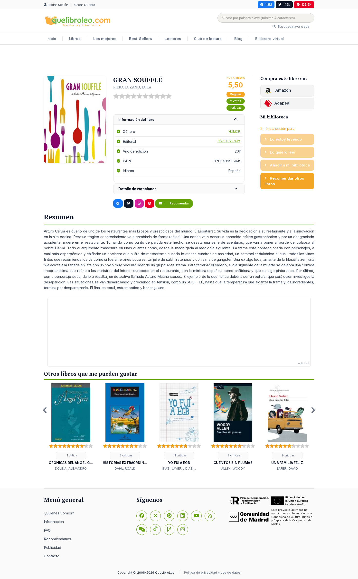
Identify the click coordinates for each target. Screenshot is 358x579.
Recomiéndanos (57, 539)
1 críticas (235, 107)
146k (286, 4)
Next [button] (313, 410)
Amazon (282, 90)
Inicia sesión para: (280, 128)
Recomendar (179, 203)
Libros (75, 38)
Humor (234, 131)
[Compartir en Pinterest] (149, 203)
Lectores (173, 38)
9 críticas (288, 455)
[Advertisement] (179, 61)
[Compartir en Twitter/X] (128, 203)
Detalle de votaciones (137, 189)
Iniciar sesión (58, 5)
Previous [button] (45, 410)
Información (54, 521)
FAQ (47, 530)
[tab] (179, 120)
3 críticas (125, 455)
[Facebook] (141, 516)
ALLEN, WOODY (233, 468)
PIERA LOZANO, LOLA (132, 87)
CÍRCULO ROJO (228, 141)
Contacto (51, 556)
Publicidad (52, 547)
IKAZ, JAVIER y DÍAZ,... (179, 468)
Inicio (51, 38)
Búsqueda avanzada (293, 26)
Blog (238, 38)
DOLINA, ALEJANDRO (71, 468)
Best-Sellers (140, 38)
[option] (71, 427)
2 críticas (233, 455)
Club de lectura (208, 38)
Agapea (281, 103)
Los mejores (104, 38)
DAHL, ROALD (125, 468)
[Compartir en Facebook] (118, 203)
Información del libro (136, 119)
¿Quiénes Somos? (59, 513)
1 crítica (71, 455)
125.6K (306, 4)
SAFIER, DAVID (287, 468)
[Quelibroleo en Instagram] (139, 203)
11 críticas (180, 455)
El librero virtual (269, 38)
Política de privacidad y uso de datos (212, 572)
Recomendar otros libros (284, 181)
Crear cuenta (84, 5)
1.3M (268, 4)
